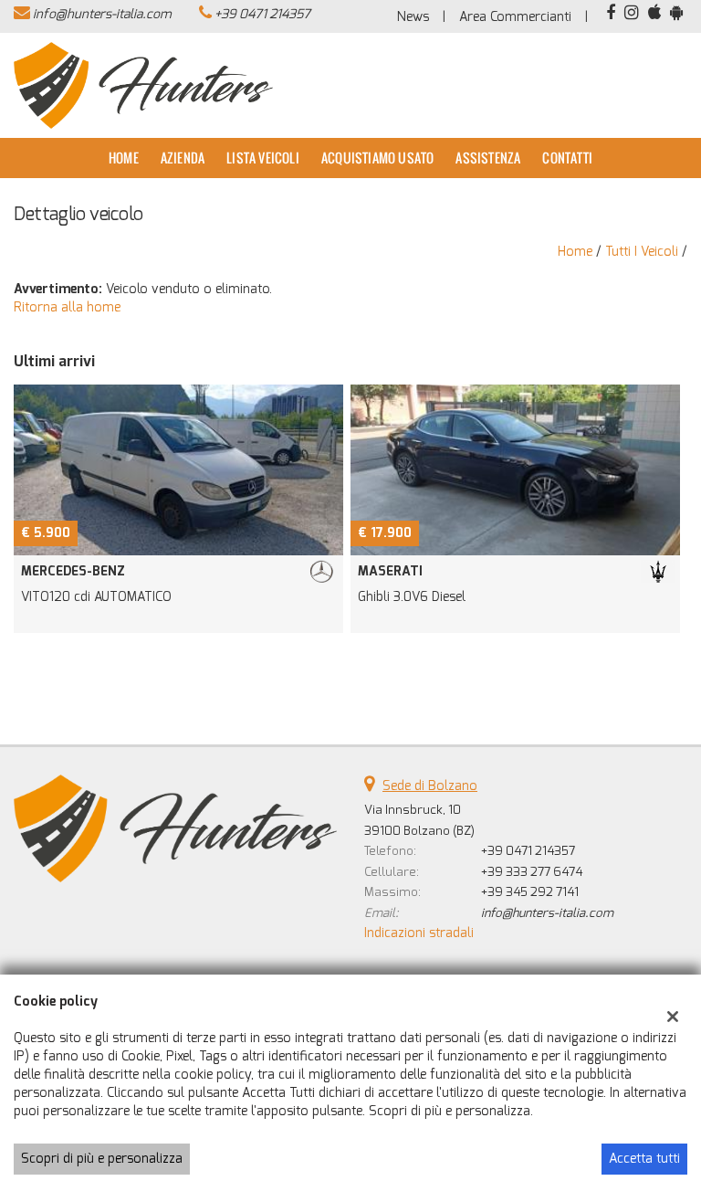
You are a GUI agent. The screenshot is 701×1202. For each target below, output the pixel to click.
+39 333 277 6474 (531, 872)
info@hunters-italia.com (102, 14)
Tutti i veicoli (641, 251)
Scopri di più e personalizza (102, 1158)
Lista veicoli (262, 157)
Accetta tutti (644, 1158)
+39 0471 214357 (262, 14)
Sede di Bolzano (429, 786)
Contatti (567, 157)
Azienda (182, 157)
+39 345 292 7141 (530, 892)
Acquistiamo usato (377, 157)
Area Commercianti (515, 17)
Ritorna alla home (67, 307)
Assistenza (487, 157)
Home (124, 157)
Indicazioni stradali (419, 933)
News (413, 17)
